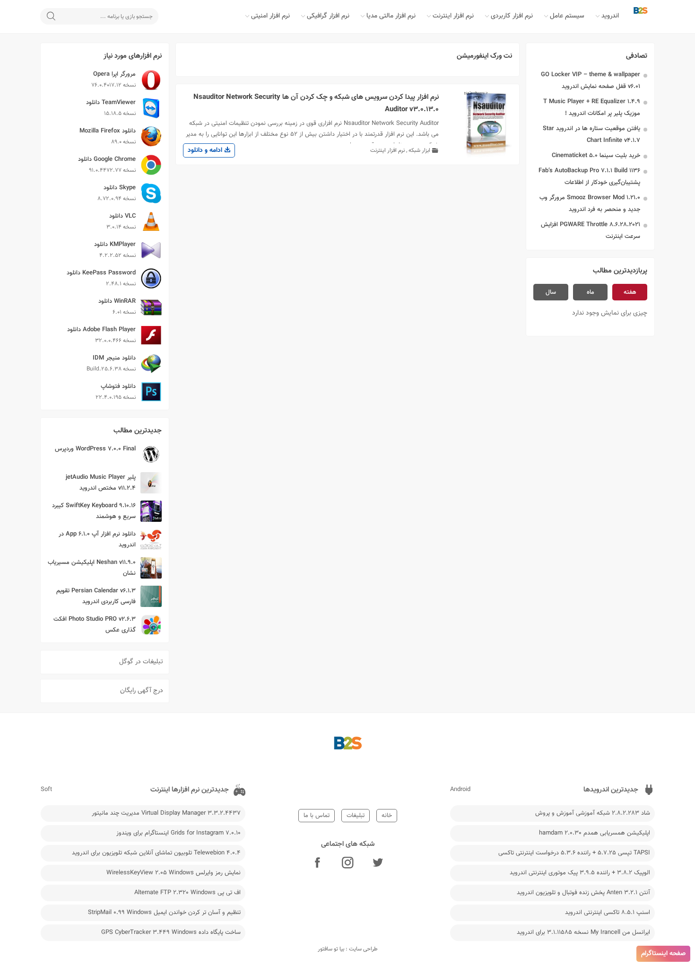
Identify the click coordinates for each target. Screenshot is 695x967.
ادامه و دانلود (206, 150)
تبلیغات (356, 815)
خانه (387, 815)
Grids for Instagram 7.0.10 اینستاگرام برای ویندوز (178, 833)
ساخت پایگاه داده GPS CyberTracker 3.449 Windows (171, 932)
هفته (630, 292)
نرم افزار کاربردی (512, 16)
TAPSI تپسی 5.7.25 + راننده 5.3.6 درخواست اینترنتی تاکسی (574, 853)
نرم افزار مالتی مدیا (391, 16)
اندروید (610, 16)
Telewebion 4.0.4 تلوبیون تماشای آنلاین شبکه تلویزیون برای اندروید (156, 853)
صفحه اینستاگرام (663, 954)
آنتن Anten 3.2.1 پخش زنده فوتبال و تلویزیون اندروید (583, 892)
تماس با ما (317, 815)
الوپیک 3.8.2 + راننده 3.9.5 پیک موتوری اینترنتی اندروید (580, 873)
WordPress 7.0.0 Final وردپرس (95, 449)
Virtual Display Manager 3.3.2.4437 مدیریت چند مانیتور (166, 813)
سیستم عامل (567, 16)
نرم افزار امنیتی (270, 16)
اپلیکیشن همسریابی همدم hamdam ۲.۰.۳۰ (594, 833)
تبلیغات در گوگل (141, 662)
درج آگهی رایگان (141, 691)
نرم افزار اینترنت (453, 16)
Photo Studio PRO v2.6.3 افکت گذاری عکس (94, 625)
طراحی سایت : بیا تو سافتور (348, 949)
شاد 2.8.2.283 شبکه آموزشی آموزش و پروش (592, 813)
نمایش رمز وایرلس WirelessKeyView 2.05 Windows (173, 873)
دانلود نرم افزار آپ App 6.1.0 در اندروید (97, 539)
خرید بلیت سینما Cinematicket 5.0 (596, 155)
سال (551, 292)
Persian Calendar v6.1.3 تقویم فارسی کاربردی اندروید (96, 596)
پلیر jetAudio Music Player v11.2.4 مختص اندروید (101, 483)
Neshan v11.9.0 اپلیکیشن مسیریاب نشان (92, 568)
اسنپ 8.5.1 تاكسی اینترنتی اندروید (607, 912)
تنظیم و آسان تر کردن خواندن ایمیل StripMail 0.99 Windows (164, 912)
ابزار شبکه (419, 150)
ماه (590, 292)
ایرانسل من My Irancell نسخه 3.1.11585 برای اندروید (583, 932)
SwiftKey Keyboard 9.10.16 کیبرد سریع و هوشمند (94, 511)
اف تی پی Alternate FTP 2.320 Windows (187, 892)
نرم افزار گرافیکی (328, 16)
